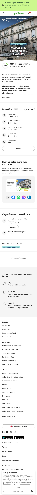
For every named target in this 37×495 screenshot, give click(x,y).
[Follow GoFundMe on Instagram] (15, 432)
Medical (19, 243)
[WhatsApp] (18, 197)
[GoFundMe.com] (19, 13)
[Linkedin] (29, 197)
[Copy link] (8, 197)
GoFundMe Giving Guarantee (18, 307)
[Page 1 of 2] (18, 56)
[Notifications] (29, 13)
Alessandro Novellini (15, 127)
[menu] (33, 13)
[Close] (33, 5)
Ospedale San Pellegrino (17, 232)
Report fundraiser (19, 258)
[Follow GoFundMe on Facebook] (3, 432)
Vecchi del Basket (14, 121)
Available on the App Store (19, 437)
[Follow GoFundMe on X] (11, 432)
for (17, 20)
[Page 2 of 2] (19, 56)
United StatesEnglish (19, 426)
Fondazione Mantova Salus (18, 219)
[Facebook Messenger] (24, 197)
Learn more (9, 7)
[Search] (3, 13)
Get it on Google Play (7, 437)
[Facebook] (13, 197)
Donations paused (19, 44)
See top (30, 109)
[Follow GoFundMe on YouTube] (7, 432)
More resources (7, 416)
